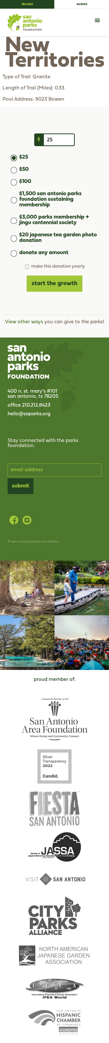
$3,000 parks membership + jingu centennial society (54, 220)
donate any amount (43, 253)
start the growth (54, 284)
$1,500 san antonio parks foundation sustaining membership (50, 199)
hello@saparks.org (29, 414)
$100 (25, 182)
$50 (24, 169)
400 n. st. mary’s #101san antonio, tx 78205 (33, 394)
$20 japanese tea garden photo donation (58, 237)
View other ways (24, 322)
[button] (97, 20)
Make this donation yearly (58, 266)
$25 (23, 157)
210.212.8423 (36, 405)
